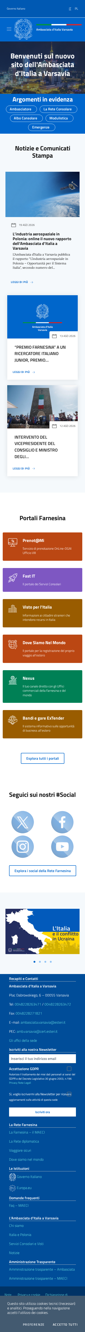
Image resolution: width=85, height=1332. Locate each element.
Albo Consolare (25, 116)
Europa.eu (24, 1187)
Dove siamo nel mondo (26, 1159)
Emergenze (40, 125)
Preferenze (34, 1324)
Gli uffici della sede (23, 1040)
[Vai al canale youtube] (62, 847)
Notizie (14, 1252)
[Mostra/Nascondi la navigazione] (9, 29)
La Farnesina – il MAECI (27, 1132)
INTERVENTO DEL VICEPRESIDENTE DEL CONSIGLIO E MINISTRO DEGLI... (36, 447)
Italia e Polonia (20, 1234)
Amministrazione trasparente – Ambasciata (42, 1269)
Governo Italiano (16, 9)
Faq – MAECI (19, 1205)
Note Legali (24, 1083)
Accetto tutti (65, 1324)
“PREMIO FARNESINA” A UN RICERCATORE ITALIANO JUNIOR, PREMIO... (40, 353)
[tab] (34, 962)
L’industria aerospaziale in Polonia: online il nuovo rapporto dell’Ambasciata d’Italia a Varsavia (42, 241)
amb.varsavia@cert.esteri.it (37, 1031)
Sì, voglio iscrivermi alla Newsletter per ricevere (40, 1094)
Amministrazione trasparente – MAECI (38, 1278)
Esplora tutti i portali (42, 758)
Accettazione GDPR (24, 1068)
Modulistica (58, 116)
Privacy (13, 1083)
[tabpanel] (42, 933)
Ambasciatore (20, 107)
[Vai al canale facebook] (62, 822)
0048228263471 (28, 1004)
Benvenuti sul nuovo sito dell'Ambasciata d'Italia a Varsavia (42, 64)
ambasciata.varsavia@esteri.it (43, 1022)
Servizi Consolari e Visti (26, 1243)
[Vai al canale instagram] (22, 847)
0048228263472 (57, 1004)
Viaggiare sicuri (20, 1150)
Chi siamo (16, 1225)
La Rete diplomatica (24, 1141)
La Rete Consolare (58, 107)
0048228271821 (29, 1013)
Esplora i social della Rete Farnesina (43, 870)
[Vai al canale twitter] (22, 822)
